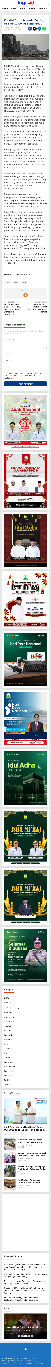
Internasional (16, 29)
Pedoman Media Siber (24, 1363)
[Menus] (4, 3)
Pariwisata (8, 1062)
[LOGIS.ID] (26, 3)
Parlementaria (10, 1066)
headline (7, 29)
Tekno (7, 1084)
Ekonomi (8, 1012)
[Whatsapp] (44, 29)
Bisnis (6, 998)
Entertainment (10, 1017)
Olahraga (8, 1048)
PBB (24, 282)
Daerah (7, 1002)
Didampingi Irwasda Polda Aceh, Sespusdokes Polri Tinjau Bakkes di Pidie (32, 1154)
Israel (16, 282)
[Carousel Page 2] (22, 1336)
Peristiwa (8, 1075)
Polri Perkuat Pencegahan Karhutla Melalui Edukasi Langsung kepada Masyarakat (31, 1181)
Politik (6, 1080)
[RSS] (25, 295)
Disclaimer (41, 1363)
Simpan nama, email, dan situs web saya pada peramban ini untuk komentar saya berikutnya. (23, 375)
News (6, 1044)
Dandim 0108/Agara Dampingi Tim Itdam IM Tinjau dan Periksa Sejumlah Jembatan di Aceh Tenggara (32, 1167)
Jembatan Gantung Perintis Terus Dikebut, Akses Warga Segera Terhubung (30, 1141)
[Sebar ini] (30, 29)
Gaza (7, 282)
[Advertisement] (25, 1222)
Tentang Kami (8, 1361)
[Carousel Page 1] (19, 1336)
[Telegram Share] (39, 29)
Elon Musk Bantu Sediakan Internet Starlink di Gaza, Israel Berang (37, 307)
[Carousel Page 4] (28, 1336)
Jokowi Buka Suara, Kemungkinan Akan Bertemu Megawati (24, 1328)
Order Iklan (7, 1363)
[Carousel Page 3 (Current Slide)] (25, 1336)
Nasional (8, 1039)
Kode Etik (30, 1361)
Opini (6, 1053)
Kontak (20, 1361)
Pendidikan (9, 1071)
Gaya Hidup (9, 1021)
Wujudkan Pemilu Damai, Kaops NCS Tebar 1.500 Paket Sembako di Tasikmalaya (12, 308)
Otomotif (8, 1057)
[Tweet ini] (35, 29)
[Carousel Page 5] (32, 1336)
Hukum (7, 1030)
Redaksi (34, 1358)
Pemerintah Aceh (14, 1008)
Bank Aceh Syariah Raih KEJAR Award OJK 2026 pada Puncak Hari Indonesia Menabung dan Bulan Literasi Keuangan (25, 1128)
